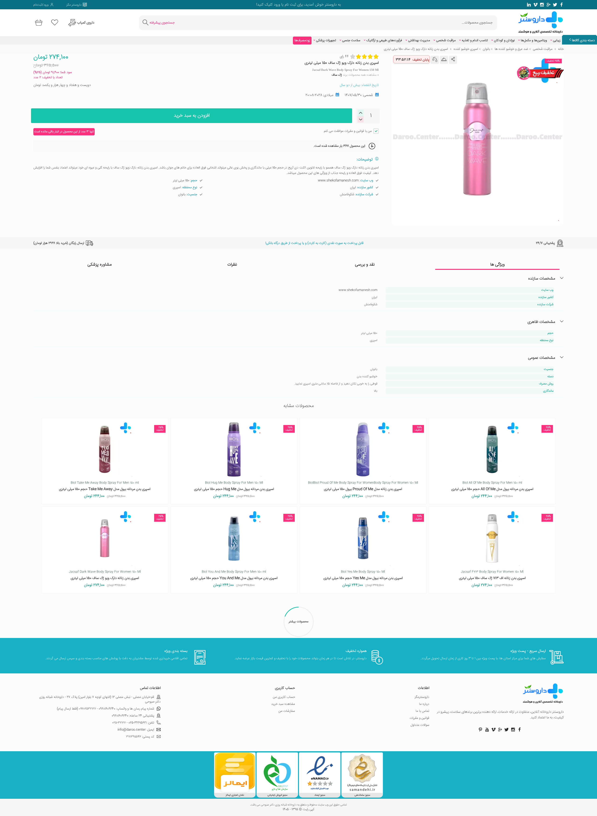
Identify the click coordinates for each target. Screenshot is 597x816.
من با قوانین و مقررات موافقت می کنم (348, 131)
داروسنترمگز (422, 697)
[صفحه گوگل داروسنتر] (548, 5)
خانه (561, 49)
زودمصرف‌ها (302, 40)
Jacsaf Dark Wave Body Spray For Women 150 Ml (105, 571)
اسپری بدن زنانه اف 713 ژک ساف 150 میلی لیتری (492, 578)
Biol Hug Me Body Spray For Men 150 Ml (234, 482)
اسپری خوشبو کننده (466, 49)
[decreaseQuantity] (361, 113)
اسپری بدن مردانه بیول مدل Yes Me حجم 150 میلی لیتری (363, 578)
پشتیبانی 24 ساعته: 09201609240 (133, 715)
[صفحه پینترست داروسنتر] (480, 729)
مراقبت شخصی (446, 40)
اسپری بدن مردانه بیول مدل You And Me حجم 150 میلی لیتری (234, 578)
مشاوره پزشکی (99, 264)
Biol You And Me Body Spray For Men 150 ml (234, 571)
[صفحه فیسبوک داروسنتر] (561, 5)
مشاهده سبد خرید (283, 704)
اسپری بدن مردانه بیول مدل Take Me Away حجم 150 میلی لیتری (104, 489)
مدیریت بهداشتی (419, 40)
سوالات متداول (419, 725)
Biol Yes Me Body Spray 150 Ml (363, 571)
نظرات (232, 264)
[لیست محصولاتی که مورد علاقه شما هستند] (55, 23)
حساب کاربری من (284, 697)
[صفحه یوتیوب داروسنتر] (487, 729)
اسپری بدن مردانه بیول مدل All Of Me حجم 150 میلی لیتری (492, 489)
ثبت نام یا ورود (284, 5)
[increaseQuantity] (361, 119)
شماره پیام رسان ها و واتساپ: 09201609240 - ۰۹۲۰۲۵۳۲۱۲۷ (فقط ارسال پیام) (105, 708)
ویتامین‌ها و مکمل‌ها (534, 40)
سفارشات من (286, 711)
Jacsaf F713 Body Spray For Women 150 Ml (492, 571)
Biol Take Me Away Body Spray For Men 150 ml (105, 482)
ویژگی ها (497, 264)
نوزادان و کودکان (504, 40)
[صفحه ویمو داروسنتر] (535, 5)
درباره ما (424, 704)
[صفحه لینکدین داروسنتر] (529, 5)
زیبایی (556, 40)
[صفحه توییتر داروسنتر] (555, 5)
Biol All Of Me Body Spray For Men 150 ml (492, 482)
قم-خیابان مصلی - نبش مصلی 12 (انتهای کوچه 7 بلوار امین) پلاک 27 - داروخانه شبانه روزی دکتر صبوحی (100, 699)
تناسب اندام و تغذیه (475, 40)
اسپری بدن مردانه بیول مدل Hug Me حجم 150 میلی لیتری (234, 489)
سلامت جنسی (351, 40)
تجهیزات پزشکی (326, 40)
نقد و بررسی (365, 264)
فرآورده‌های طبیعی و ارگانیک (384, 40)
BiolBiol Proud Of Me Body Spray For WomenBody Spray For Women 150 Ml (363, 482)
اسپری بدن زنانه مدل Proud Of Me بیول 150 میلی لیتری (363, 489)
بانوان (486, 49)
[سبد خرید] (38, 23)
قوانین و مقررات (419, 718)
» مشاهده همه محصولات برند (355, 75)
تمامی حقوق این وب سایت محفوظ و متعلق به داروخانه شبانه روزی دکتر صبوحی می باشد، (298, 805)
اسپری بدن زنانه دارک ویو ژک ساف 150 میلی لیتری (105, 578)
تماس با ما (422, 711)
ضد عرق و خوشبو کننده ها (511, 49)
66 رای (344, 56)
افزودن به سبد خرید (192, 115)
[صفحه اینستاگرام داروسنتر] (513, 729)
